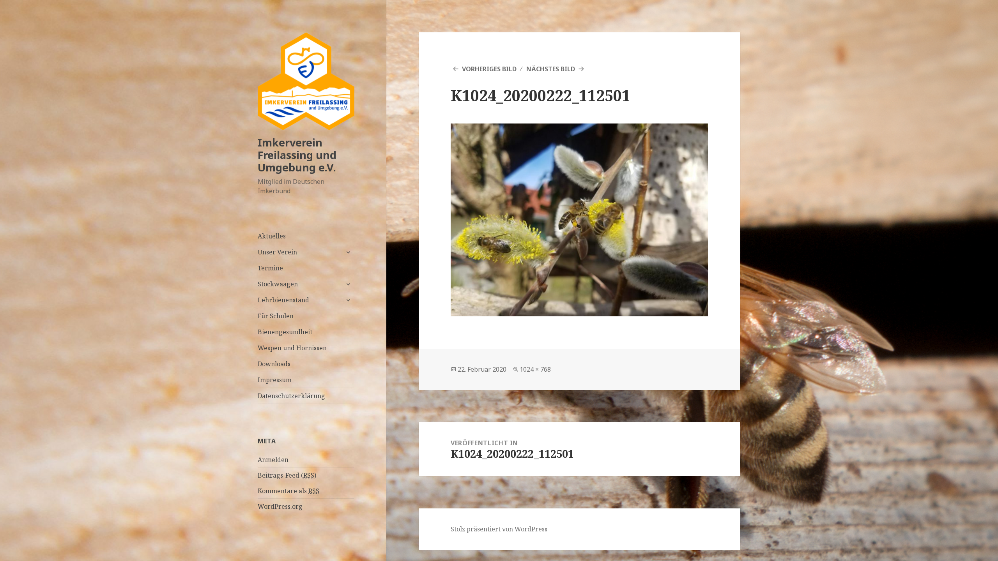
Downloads (274, 364)
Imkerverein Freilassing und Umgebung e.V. (297, 155)
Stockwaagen (278, 284)
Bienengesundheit (285, 332)
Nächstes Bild (550, 69)
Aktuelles (272, 236)
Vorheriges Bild (489, 69)
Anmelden (273, 459)
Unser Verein (277, 252)
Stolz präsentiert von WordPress (499, 529)
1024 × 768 (535, 369)
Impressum (275, 380)
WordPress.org (280, 506)
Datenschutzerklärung (291, 396)
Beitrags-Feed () (287, 475)
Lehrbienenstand (283, 300)
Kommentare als (288, 491)
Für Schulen (276, 316)
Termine (270, 268)
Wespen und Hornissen (292, 348)
